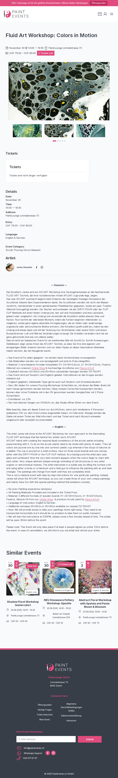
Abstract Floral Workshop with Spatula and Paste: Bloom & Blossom (95, 603)
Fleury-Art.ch (87, 368)
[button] (54, 140)
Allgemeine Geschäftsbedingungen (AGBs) (71, 707)
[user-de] (105, 14)
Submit (90, 739)
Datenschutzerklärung (71, 716)
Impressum (71, 720)
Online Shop (38, 368)
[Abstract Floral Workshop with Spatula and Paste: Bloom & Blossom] (95, 577)
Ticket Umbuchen (45, 715)
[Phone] (30, 758)
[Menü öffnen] (112, 13)
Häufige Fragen (45, 710)
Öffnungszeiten (99, 3)
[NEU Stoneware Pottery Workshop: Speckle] (59, 577)
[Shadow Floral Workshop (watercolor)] (23, 578)
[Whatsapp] (30, 753)
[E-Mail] (30, 748)
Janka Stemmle (24, 267)
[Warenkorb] (100, 14)
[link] (59, 91)
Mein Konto (44, 719)
